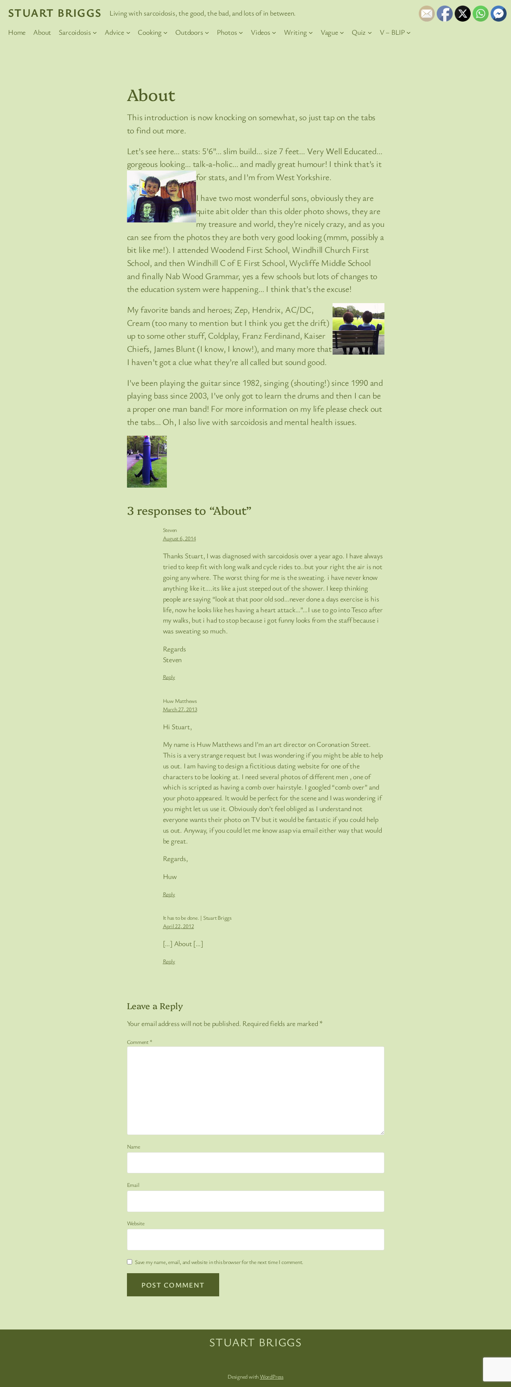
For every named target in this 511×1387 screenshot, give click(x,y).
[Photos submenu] (241, 32)
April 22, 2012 (178, 926)
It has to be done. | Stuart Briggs (197, 917)
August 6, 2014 (179, 538)
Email (133, 1185)
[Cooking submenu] (165, 32)
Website (136, 1223)
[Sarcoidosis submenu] (95, 32)
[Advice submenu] (128, 32)
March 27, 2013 (180, 709)
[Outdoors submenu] (207, 32)
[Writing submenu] (311, 32)
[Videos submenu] (274, 32)
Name (133, 1146)
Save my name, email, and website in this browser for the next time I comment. (219, 1262)
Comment (140, 1042)
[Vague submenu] (342, 32)
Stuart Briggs (55, 12)
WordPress (271, 1376)
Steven (170, 530)
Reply (169, 677)
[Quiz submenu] (370, 32)
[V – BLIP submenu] (408, 32)
